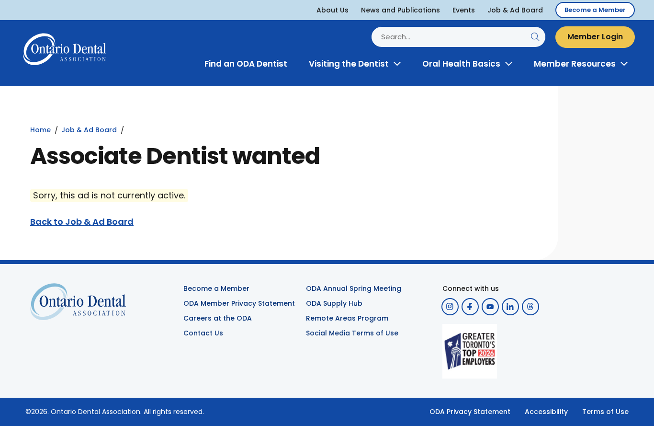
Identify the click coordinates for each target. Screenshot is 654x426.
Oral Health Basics (461, 63)
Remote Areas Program (347, 318)
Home (40, 130)
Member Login (595, 36)
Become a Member (595, 9)
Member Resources (575, 63)
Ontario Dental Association (95, 411)
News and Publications (400, 10)
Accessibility (546, 411)
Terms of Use (605, 411)
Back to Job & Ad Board (82, 222)
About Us (332, 10)
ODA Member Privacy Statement (239, 303)
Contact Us (203, 333)
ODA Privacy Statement (469, 411)
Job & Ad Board (515, 10)
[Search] (535, 37)
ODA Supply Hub (334, 303)
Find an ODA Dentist (245, 63)
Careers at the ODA (217, 318)
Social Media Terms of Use (352, 333)
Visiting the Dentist (349, 63)
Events (463, 10)
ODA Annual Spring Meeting (353, 288)
